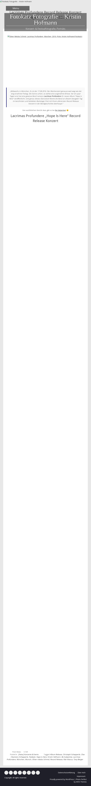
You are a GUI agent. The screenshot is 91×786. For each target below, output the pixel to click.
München (20, 759)
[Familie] (15, 773)
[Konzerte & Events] (6, 773)
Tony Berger (78, 759)
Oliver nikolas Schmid (40, 759)
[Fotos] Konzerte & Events (28, 754)
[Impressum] (33, 773)
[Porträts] (24, 773)
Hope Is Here (41, 757)
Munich (28, 759)
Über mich (81, 772)
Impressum (81, 776)
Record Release (56, 759)
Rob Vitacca (68, 759)
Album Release (56, 754)
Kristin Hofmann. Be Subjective (60, 757)
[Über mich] (29, 773)
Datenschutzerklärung (66, 772)
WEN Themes (81, 782)
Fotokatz (32, 757)
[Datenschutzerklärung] (38, 773)
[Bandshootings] (20, 773)
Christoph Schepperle (71, 754)
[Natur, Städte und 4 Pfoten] (11, 773)
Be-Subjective (60, 110)
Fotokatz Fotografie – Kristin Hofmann (45, 19)
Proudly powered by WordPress (62, 779)
